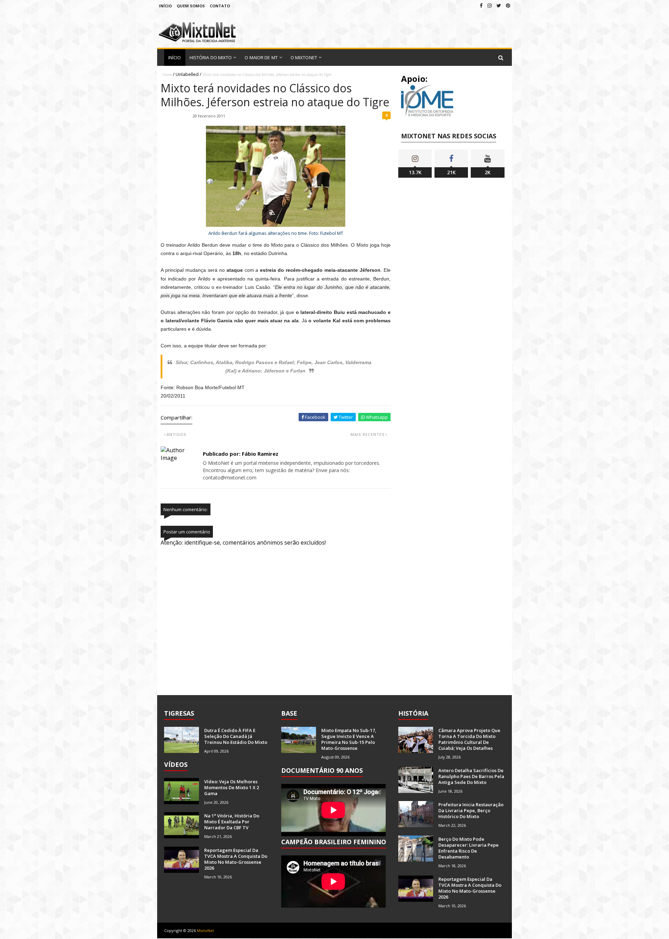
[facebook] (481, 5)
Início (165, 5)
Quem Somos (191, 5)
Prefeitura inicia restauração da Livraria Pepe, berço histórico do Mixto (470, 810)
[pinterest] (508, 5)
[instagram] (489, 5)
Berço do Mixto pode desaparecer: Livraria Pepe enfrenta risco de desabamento (468, 848)
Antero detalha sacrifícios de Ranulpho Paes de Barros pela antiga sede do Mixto (471, 776)
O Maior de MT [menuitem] (261, 57)
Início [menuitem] (174, 57)
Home (167, 74)
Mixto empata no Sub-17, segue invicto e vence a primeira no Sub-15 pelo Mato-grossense (348, 739)
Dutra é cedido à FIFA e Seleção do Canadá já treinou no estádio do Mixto (235, 736)
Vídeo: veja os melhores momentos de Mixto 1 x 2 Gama (231, 787)
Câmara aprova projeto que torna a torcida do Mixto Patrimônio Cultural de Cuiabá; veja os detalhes (469, 739)
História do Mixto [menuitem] (211, 57)
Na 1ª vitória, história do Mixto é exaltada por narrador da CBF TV (231, 822)
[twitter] (499, 5)
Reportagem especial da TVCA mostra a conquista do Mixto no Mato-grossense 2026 (235, 859)
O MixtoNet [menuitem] (304, 57)
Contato (220, 5)
